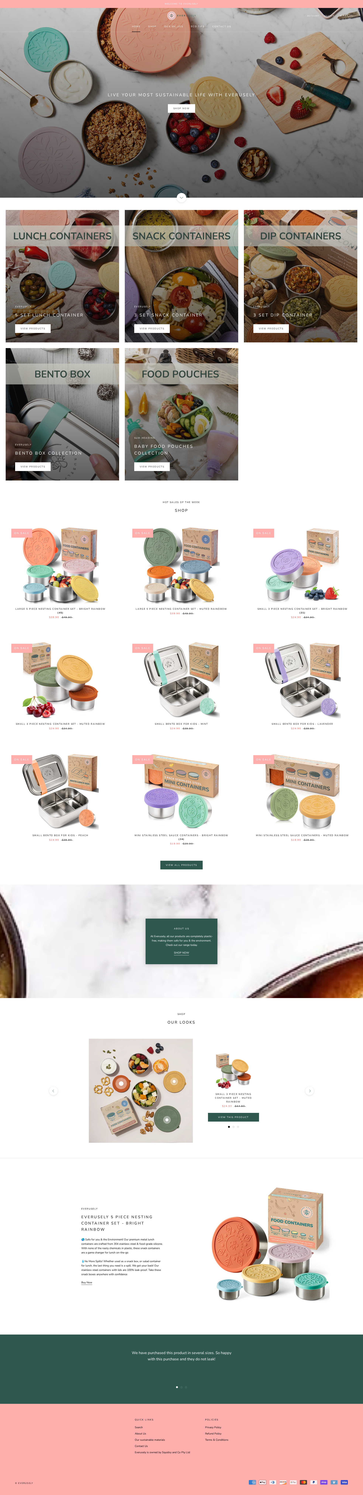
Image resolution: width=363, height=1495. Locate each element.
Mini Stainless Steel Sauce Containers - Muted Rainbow (302, 835)
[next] (309, 1091)
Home (136, 26)
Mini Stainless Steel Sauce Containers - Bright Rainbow (181, 835)
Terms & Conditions (216, 1440)
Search (329, 16)
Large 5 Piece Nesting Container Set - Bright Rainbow (61, 608)
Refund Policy (213, 1433)
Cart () (347, 15)
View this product (233, 1117)
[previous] (53, 1091)
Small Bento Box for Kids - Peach (60, 835)
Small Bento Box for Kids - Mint (181, 723)
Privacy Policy (213, 1427)
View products (33, 328)
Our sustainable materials (150, 1440)
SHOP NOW (181, 953)
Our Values (173, 26)
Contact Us (221, 26)
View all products (181, 865)
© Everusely (24, 1483)
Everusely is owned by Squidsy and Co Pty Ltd (162, 1452)
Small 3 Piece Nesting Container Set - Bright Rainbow (303, 608)
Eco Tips (197, 26)
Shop (152, 26)
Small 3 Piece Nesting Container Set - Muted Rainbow (60, 723)
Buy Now (86, 1282)
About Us (140, 1433)
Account (313, 16)
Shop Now (181, 108)
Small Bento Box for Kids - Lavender (302, 723)
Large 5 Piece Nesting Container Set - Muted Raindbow (181, 608)
